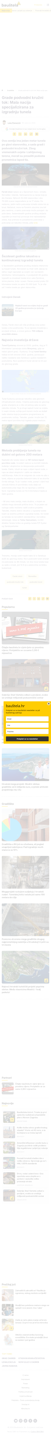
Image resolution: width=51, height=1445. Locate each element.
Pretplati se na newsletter (27, 739)
